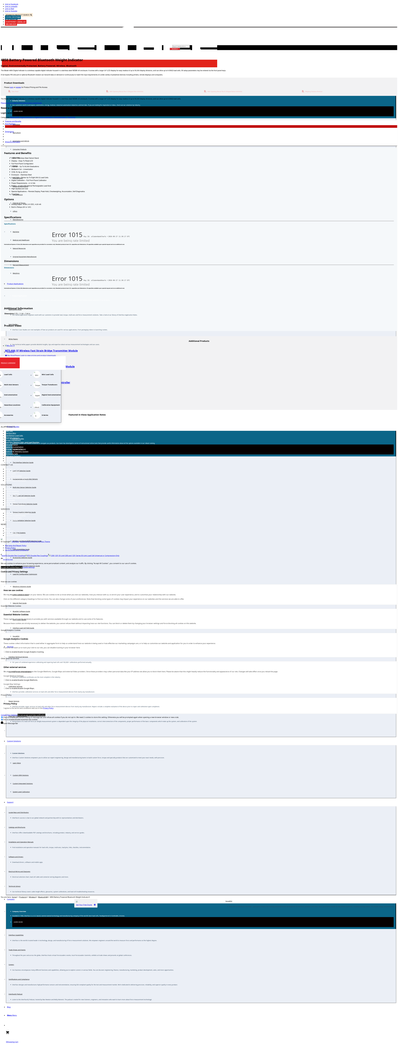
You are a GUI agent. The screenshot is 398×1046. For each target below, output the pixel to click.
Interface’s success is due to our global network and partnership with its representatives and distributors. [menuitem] (48, 818)
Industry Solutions (12, 493)
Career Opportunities (13, 476)
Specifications (10, 124)
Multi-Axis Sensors (12, 438)
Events (7, 528)
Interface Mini (10, 433)
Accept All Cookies (8, 567)
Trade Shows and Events (17, 950)
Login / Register (13, 17)
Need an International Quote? (124, 923)
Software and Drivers (16, 857)
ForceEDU (229, 901)
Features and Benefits (13, 121)
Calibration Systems (13, 456)
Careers (11, 965)
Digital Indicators (27, 117)
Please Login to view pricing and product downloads (21, 103)
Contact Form (10, 473)
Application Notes (12, 496)
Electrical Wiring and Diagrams (19, 872)
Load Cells (9, 431)
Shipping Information (12, 142)
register (18, 87)
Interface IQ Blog (11, 533)
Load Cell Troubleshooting (15, 515)
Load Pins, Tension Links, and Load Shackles (22, 442)
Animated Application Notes (16, 498)
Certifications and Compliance (19, 979)
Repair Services (14, 701)
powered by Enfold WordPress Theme (35, 541)
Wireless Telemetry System (15, 449)
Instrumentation (60, 117)
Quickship (71, 117)
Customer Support (12, 471)
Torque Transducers (13, 440)
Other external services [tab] (10, 658)
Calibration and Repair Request (17, 513)
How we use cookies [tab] (9, 581)
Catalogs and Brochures (17, 827)
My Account (11, 19)
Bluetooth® (14, 117)
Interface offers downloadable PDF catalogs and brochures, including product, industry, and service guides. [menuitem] (48, 833)
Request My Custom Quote (122, 915)
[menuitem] (50, 374)
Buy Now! (11, 355)
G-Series (8, 461)
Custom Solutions (12, 491)
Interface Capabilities (16, 935)
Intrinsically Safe (11, 454)
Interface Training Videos (15, 505)
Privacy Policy (48, 708)
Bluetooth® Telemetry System (16, 451)
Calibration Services (15, 686)
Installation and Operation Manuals (21, 842)
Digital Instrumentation (43, 117)
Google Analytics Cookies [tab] (11, 630)
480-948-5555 (11, 24)
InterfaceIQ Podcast (15, 994)
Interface (15, 541)
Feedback (8, 469)
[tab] (201, 121)
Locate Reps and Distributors (19, 812)
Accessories (9, 458)
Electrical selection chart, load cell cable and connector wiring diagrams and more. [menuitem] (40, 877)
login (11, 87)
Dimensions (9, 131)
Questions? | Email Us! (16, 22)
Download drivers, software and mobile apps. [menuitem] (27, 862)
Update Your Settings (9, 715)
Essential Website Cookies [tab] (11, 606)
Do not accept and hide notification (31, 715)
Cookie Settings (28, 567)
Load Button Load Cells (14, 435)
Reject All (18, 567)
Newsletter (9, 531)
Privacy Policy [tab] (6, 695)
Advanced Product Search (17, 15)
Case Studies (10, 500)
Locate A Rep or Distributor (15, 480)
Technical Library (14, 886)
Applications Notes (15, 309)
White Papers (13, 339)
